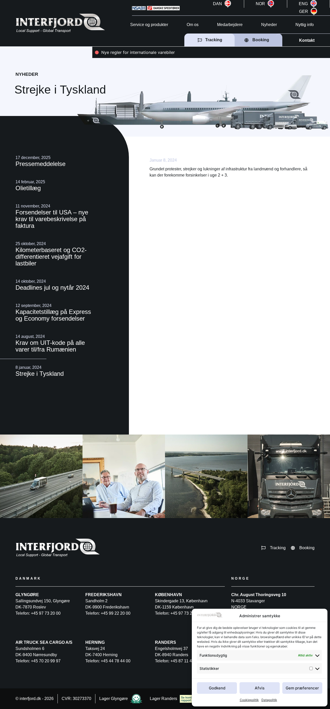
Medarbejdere (230, 24)
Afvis (260, 688)
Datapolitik (269, 700)
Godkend (217, 688)
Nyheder (269, 24)
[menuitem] (223, 4)
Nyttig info (304, 24)
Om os (193, 24)
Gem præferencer (302, 688)
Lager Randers (163, 698)
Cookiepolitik (249, 700)
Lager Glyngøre (113, 698)
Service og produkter (149, 24)
